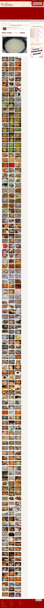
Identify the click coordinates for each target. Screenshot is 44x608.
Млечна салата (37, 38)
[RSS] (40, 600)
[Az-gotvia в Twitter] (38, 600)
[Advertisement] (22, 14)
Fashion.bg (42, 605)
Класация (24, 0)
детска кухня (34, 37)
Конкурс (22, 0)
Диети (4, 0)
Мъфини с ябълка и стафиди (38, 36)
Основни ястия (11, 602)
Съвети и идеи (18, 0)
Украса (11, 605)
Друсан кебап (37, 29)
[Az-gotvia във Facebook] (37, 600)
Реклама (2, 601)
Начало (2, 23)
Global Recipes (20, 604)
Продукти (6, 0)
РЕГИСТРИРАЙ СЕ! (40, 0)
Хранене (1, 0)
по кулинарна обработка (33, 32)
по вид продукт (33, 31)
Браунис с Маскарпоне (38, 34)
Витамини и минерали (13, 0)
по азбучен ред (33, 29)
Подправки (9, 0)
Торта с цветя (37, 40)
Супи (10, 601)
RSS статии (2, 604)
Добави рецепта (3, 605)
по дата (34, 30)
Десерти (11, 604)
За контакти (2, 602)
